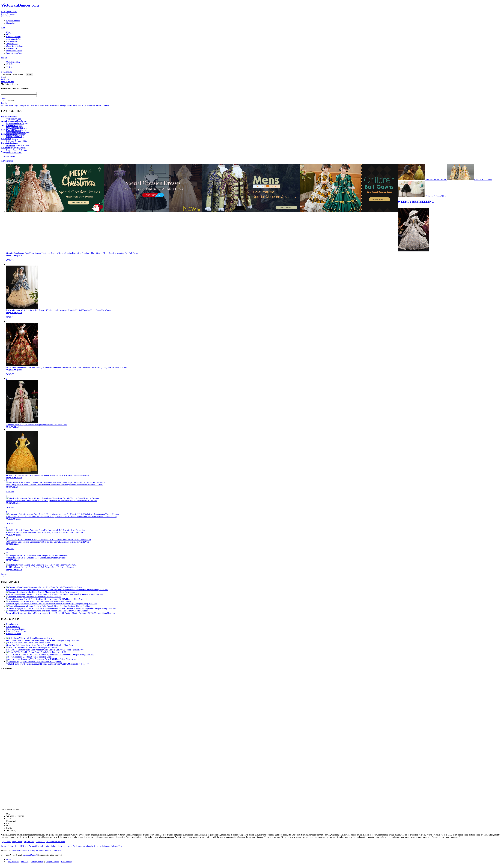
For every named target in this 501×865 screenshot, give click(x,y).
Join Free (5, 103)
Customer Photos (8, 156)
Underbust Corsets (14, 152)
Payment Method (13, 21)
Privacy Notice (37, 862)
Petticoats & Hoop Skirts (16, 141)
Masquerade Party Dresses (17, 123)
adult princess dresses (68, 105)
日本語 (9, 64)
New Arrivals (6, 72)
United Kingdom (13, 62)
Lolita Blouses (12, 139)
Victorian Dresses (13, 119)
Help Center (6, 16)
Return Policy (50, 846)
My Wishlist (29, 841)
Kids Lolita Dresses (14, 136)
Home (8, 859)
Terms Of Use (20, 846)
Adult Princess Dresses (15, 132)
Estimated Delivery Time (112, 846)
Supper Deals (11, 11)
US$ (3, 27)
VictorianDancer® (30, 855)
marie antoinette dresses (49, 105)
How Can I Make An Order (69, 846)
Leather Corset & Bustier (16, 150)
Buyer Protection (8, 14)
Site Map (24, 862)
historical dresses (102, 105)
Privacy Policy (7, 846)
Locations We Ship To (91, 846)
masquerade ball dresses (29, 105)
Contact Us (40, 841)
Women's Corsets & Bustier (17, 145)
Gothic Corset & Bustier (16, 148)
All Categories (7, 161)
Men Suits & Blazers (14, 128)
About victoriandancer (55, 841)
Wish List (5, 79)
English (4, 57)
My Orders (6, 841)
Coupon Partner (52, 862)
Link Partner (66, 862)
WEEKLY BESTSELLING (416, 201)
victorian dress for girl (10, 105)
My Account (13, 862)
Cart (3, 77)
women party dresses (86, 105)
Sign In (4, 98)
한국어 (9, 67)
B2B (3, 11)
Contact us (10, 23)
